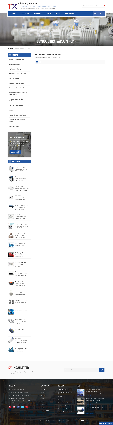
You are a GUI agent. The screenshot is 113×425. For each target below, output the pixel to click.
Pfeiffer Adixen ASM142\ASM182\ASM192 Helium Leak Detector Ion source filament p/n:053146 (22, 188)
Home (14, 14)
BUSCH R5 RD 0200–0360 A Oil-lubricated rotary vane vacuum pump (21, 283)
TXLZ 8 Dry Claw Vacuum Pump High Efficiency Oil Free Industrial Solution (95, 409)
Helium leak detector (16, 59)
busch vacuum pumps (64, 403)
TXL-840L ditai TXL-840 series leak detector (20, 264)
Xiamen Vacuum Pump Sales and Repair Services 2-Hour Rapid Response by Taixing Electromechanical (95, 400)
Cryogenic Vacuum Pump (17, 115)
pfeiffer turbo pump (64, 409)
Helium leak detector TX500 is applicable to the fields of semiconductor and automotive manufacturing (21, 226)
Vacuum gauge (14, 78)
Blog (42, 407)
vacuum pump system (16, 83)
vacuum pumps (62, 389)
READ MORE (89, 395)
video (58, 14)
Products (37, 14)
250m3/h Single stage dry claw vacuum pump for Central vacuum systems (21, 207)
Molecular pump (14, 126)
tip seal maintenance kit (65, 412)
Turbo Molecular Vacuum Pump (17, 120)
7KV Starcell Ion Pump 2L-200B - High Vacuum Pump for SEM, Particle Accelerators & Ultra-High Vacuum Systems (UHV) (21, 235)
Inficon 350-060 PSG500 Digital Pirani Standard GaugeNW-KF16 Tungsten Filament (21, 340)
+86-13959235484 (23, 392)
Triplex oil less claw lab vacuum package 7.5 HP (21, 302)
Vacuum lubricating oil (17, 88)
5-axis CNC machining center (16, 100)
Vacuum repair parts (16, 105)
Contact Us (69, 14)
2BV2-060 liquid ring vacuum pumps (21, 311)
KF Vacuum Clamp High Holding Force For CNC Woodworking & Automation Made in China (21, 321)
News (49, 14)
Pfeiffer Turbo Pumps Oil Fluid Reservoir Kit (65, 393)
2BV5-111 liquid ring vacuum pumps (20, 244)
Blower (11, 110)
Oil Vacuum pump (15, 64)
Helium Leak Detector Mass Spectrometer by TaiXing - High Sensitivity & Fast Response (21, 169)
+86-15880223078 (18, 389)
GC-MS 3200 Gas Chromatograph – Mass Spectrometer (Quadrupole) (20, 198)
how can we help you (17, 137)
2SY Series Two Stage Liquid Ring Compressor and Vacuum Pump (21, 350)
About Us (25, 14)
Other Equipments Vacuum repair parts (18, 93)
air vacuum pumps (63, 406)
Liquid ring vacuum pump (18, 74)
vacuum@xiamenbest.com (22, 395)
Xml (43, 420)
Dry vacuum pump (15, 69)
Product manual (45, 410)
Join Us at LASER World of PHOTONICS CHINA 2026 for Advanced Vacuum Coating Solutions (93, 391)
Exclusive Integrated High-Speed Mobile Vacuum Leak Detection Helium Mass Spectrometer (20, 178)
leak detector (62, 397)
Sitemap (32, 420)
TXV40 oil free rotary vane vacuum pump (20, 330)
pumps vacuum (62, 400)
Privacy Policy (38, 420)
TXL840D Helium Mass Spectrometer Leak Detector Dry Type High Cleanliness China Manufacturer (21, 216)
